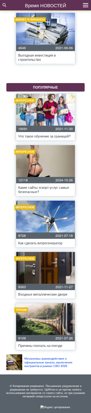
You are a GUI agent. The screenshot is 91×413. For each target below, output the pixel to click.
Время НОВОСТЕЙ (45, 5)
